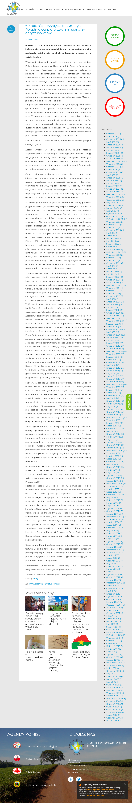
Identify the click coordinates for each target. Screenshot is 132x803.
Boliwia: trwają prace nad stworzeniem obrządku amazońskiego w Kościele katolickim (34, 621)
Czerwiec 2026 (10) (115, 139)
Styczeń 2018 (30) (114, 409)
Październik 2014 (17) (116, 516)
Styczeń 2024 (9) (114, 213)
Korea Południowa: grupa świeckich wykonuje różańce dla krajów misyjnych (56, 661)
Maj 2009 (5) (112, 673)
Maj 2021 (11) (112, 299)
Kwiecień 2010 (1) (114, 646)
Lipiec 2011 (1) (112, 610)
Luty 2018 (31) (112, 406)
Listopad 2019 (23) (115, 348)
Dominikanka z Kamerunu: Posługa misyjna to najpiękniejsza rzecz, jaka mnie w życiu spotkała (81, 623)
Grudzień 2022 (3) (114, 247)
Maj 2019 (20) (112, 365)
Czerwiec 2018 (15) (115, 395)
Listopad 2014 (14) (115, 514)
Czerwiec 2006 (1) (114, 701)
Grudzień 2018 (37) (115, 379)
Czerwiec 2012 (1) (114, 588)
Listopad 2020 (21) (115, 315)
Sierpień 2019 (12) (114, 357)
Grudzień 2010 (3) (114, 629)
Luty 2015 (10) (112, 505)
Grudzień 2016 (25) (115, 445)
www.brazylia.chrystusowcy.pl (44, 584)
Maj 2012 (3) (112, 591)
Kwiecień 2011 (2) (114, 618)
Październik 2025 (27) (116, 161)
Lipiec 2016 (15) (113, 459)
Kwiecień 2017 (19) (115, 434)
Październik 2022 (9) (116, 252)
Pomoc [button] (58, 9)
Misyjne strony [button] (95, 9)
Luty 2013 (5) (112, 571)
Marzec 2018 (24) (114, 404)
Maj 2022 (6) (112, 266)
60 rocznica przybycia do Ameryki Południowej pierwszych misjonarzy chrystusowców (55, 29)
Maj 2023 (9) (112, 233)
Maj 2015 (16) (112, 497)
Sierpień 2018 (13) (114, 390)
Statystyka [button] (43, 9)
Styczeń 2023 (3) (114, 244)
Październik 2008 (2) (116, 690)
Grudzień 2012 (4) (114, 577)
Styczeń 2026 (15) (114, 153)
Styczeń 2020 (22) (114, 343)
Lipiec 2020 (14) (113, 326)
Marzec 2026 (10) (114, 147)
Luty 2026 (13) (112, 150)
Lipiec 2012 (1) (113, 585)
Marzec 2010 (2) (114, 649)
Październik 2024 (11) (116, 194)
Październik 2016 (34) (116, 450)
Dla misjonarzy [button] (74, 9)
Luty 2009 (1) (112, 682)
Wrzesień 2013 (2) (114, 552)
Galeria (112, 9)
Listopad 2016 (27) (115, 448)
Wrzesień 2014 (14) (115, 519)
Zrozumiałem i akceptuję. (95, 795)
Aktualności (28, 9)
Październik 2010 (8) (116, 635)
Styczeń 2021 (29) (114, 310)
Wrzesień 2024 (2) (115, 197)
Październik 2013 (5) (115, 549)
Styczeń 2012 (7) (114, 596)
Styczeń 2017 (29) (114, 442)
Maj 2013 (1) (111, 563)
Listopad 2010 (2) (114, 632)
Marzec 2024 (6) (114, 208)
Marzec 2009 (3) (114, 679)
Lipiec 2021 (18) (113, 293)
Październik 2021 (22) (116, 285)
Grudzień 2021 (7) (114, 280)
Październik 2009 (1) (116, 662)
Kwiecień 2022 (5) (114, 268)
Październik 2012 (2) (115, 583)
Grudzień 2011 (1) (114, 599)
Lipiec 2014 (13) (113, 525)
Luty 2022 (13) (112, 274)
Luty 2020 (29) (113, 340)
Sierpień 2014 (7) (114, 522)
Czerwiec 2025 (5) (115, 172)
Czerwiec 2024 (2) (115, 200)
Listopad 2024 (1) (114, 191)
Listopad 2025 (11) (114, 158)
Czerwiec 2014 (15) (115, 528)
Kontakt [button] (11, 13)
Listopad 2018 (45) (115, 381)
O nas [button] (14, 9)
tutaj (35, 578)
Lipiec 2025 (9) (113, 169)
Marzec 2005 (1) (114, 720)
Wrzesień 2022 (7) (115, 255)
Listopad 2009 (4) (114, 660)
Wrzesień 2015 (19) (115, 486)
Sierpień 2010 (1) (114, 640)
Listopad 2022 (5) (114, 249)
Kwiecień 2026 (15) (115, 145)
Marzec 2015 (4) (114, 503)
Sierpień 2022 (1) (114, 257)
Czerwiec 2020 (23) (115, 329)
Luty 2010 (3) (112, 651)
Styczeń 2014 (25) (114, 541)
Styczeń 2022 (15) (114, 277)
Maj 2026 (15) (112, 142)
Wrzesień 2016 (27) (115, 453)
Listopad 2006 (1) (114, 695)
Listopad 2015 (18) (114, 481)
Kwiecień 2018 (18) (115, 401)
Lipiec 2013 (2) (113, 558)
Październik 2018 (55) (116, 384)
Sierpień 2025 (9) (114, 167)
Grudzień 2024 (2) (114, 189)
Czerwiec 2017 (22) (115, 428)
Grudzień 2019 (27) (115, 346)
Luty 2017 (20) (113, 439)
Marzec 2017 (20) (114, 437)
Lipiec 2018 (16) (113, 392)
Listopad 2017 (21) (114, 414)
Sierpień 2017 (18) (114, 423)
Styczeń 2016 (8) (114, 475)
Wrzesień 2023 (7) (115, 222)
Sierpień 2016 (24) (114, 456)
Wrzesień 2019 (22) (115, 354)
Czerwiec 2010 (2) (114, 643)
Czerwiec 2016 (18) (115, 461)
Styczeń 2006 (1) (114, 707)
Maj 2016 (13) (112, 464)
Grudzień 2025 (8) (114, 156)
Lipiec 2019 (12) (113, 359)
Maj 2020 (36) (112, 332)
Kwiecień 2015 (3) (114, 500)
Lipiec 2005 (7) (113, 715)
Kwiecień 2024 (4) (115, 205)
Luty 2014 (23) (113, 538)
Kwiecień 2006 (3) (114, 704)
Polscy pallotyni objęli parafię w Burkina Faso (81, 654)
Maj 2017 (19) (112, 431)
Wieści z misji (31, 39)
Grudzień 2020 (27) (115, 313)
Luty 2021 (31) (112, 307)
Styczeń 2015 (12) (114, 508)
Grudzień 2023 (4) (114, 216)
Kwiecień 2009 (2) (115, 676)
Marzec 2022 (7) (114, 271)
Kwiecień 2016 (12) (115, 467)
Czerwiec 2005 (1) (114, 718)
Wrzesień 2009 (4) (115, 665)
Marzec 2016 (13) (114, 470)
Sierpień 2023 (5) (114, 224)
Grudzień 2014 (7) (114, 511)
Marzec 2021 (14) (114, 304)
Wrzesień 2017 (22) (115, 420)
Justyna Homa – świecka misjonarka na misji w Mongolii (57, 619)
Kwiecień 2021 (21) (115, 302)
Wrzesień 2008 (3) (115, 693)
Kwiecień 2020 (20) (115, 335)
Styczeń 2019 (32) (114, 376)
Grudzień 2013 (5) (114, 544)
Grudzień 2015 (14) (115, 478)
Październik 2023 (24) (116, 219)
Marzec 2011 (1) (113, 621)
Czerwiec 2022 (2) (115, 263)
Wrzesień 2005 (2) (115, 712)
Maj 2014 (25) (112, 530)
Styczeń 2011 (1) (113, 627)
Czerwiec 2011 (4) (114, 613)
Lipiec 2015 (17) (113, 492)
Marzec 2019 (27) (114, 370)
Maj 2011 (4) (111, 616)
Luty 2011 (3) (112, 624)
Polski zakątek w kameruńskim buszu (34, 655)
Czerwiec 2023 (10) (115, 230)
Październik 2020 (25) (116, 318)
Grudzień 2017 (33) (115, 412)
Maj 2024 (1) (112, 202)
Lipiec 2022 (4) (113, 260)
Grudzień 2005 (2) (114, 709)
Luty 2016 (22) (112, 472)
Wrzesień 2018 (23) (115, 387)
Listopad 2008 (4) (114, 687)
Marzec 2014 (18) (114, 536)
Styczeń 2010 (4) (114, 654)
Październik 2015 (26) (116, 483)
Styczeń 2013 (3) (114, 574)
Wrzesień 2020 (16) (115, 321)
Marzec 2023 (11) (114, 238)
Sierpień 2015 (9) (114, 489)
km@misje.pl (74, 772)
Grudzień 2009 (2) (115, 657)
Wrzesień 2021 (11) (115, 288)
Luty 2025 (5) (112, 183)
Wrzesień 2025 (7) (115, 164)
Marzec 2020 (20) (114, 337)
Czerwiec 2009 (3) (115, 671)
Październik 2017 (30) (116, 417)
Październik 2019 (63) (116, 351)
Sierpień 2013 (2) (114, 555)
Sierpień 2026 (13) (114, 133)
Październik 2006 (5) (116, 698)
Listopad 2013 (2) (114, 547)
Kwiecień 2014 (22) (115, 533)
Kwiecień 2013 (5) (114, 566)
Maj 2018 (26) (112, 398)
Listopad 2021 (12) (114, 282)
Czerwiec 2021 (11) (115, 296)
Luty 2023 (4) (112, 241)
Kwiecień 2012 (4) (114, 594)
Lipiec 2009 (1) (113, 668)
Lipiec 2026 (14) (113, 136)
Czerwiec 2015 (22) (115, 494)
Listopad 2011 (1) (114, 602)
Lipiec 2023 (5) (113, 227)
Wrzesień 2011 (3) (114, 607)
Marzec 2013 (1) (113, 569)
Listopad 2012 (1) (114, 580)
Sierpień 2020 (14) (115, 324)
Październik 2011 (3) (115, 605)
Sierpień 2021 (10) (114, 290)
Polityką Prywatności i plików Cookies (100, 790)
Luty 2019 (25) (113, 373)
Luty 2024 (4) (112, 211)
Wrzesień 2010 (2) (114, 638)
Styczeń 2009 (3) (114, 685)
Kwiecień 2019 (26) (115, 368)
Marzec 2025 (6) (114, 180)
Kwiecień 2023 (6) (114, 235)
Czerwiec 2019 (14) (115, 362)
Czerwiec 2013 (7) (114, 561)
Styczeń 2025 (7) (114, 186)
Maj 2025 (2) (112, 175)
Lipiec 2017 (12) (113, 426)
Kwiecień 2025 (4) (114, 178)
